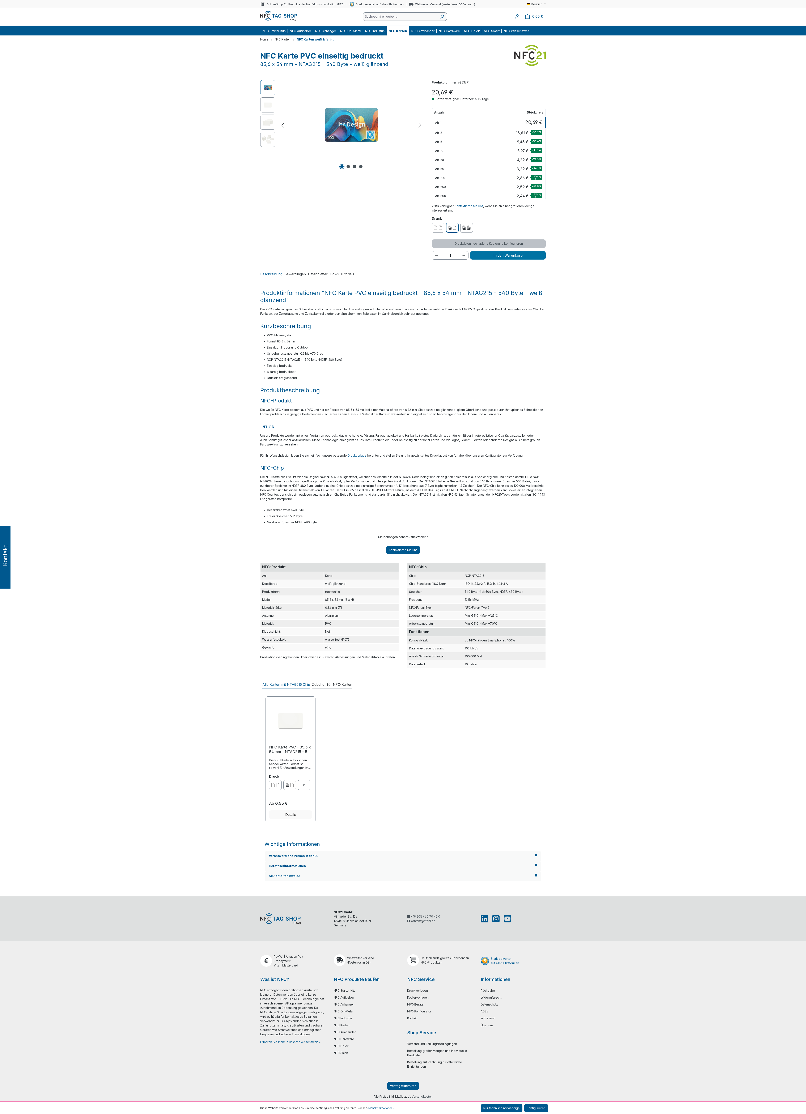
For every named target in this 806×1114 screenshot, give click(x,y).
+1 (303, 785)
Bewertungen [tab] (295, 274)
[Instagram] (496, 919)
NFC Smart (341, 1053)
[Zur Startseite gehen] (278, 16)
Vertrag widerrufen (403, 1086)
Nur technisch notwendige (501, 1108)
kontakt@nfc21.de (422, 921)
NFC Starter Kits (344, 990)
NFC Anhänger (344, 1004)
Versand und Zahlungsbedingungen (432, 1044)
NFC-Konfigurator (419, 1011)
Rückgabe (488, 990)
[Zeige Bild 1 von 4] (342, 166)
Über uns (487, 1025)
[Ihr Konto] (517, 16)
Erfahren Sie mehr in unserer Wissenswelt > (290, 1042)
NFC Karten (341, 1025)
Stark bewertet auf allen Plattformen (380, 4)
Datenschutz (489, 1004)
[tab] (271, 274)
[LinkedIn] (485, 919)
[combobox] (400, 16)
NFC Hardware (344, 1039)
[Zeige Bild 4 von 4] (360, 166)
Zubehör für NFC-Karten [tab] (332, 684)
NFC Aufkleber (344, 997)
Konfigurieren (536, 1108)
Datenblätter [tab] (318, 274)
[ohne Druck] (275, 785)
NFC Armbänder (345, 1032)
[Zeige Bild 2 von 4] (348, 166)
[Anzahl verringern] (436, 255)
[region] (342, 125)
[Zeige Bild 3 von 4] (354, 166)
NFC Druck (341, 1046)
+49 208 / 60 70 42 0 (425, 916)
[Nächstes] (420, 125)
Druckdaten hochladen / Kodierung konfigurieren (489, 243)
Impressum (488, 1018)
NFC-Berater (416, 1004)
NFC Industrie (343, 1018)
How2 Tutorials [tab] (342, 274)
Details (290, 814)
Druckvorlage (357, 455)
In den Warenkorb (508, 255)
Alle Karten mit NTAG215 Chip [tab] (286, 684)
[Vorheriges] (283, 125)
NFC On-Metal (343, 1011)
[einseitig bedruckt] (289, 785)
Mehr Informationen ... (381, 1108)
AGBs (484, 1011)
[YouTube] (506, 919)
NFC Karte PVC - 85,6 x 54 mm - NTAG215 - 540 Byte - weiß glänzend (290, 749)
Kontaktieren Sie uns (469, 206)
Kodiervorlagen (418, 997)
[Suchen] (442, 16)
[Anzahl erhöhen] (463, 255)
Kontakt (412, 1018)
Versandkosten (422, 1096)
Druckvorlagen (417, 990)
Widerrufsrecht (491, 997)
